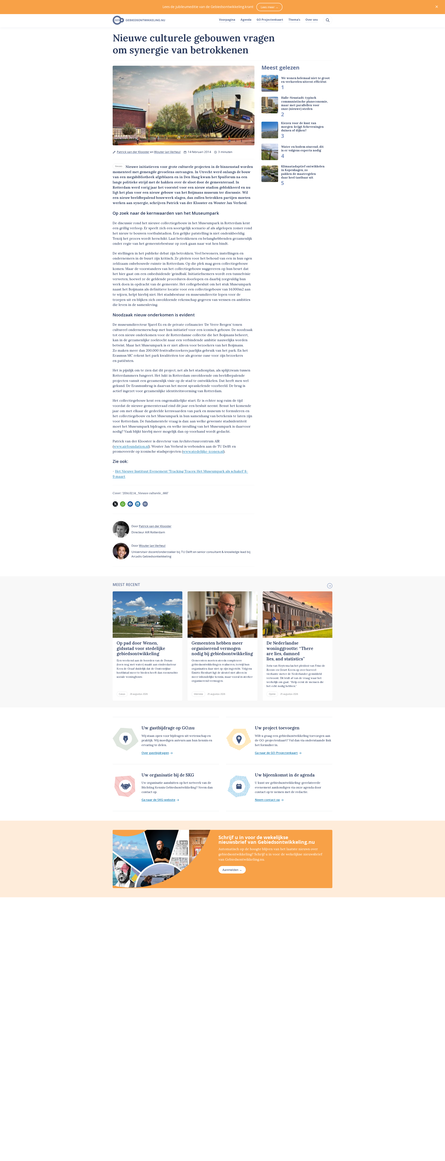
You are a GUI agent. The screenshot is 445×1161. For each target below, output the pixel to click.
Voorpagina (227, 20)
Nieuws (118, 166)
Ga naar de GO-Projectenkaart (276, 753)
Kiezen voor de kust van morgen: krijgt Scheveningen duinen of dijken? (302, 126)
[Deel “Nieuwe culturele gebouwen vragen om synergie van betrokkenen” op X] (115, 504)
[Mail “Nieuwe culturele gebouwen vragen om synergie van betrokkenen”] (145, 504)
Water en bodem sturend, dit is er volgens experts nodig (302, 148)
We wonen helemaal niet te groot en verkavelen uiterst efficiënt (305, 80)
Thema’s (294, 20)
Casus (122, 694)
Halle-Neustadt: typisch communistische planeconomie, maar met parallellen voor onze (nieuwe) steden (304, 103)
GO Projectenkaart (270, 20)
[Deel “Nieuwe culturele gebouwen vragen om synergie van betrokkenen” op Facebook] (130, 504)
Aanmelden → (232, 870)
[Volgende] (329, 585)
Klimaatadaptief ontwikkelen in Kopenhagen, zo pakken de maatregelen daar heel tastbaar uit (303, 171)
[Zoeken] (327, 20)
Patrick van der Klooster (133, 152)
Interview (198, 694)
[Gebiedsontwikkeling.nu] (164, 20)
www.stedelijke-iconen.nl (203, 451)
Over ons (311, 20)
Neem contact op (267, 800)
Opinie (272, 694)
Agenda (246, 20)
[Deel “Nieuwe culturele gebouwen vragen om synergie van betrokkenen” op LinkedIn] (137, 504)
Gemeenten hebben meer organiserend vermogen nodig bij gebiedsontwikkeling (222, 648)
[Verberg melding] (437, 7)
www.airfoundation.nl (131, 446)
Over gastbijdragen (155, 753)
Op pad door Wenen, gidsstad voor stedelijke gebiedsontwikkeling (141, 648)
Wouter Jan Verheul (167, 152)
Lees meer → (269, 7)
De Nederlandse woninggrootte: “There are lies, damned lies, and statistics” (289, 651)
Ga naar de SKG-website (158, 800)
